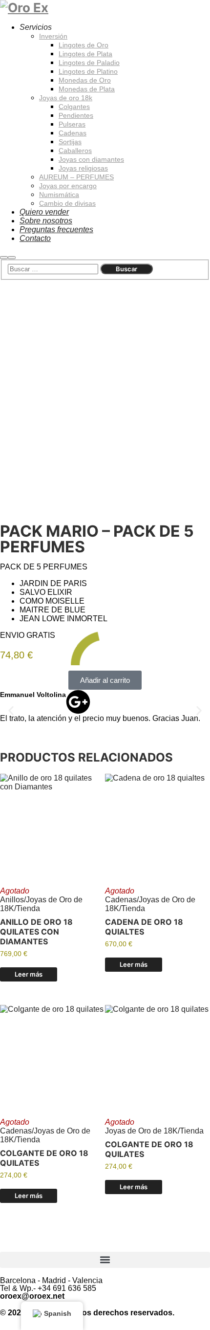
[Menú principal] (12, 257)
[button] (105, 680)
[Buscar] (4, 257)
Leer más (28, 974)
